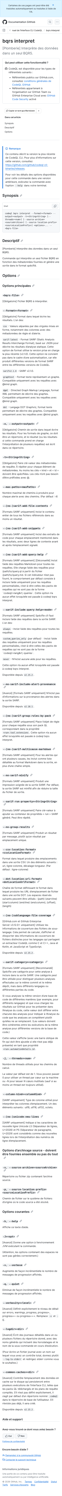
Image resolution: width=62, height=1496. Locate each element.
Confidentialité (41, 1481)
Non (23, 1436)
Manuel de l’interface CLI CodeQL (25, 30)
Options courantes (15, 1212)
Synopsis (10, 195)
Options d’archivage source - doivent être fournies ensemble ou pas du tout (30, 1152)
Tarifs (5, 1484)
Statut (54, 1481)
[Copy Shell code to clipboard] (55, 206)
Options (9, 275)
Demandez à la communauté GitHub (23, 1455)
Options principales (16, 286)
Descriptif (10, 240)
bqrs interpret (53, 30)
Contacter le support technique (20, 1459)
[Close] (53, 5)
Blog (33, 1484)
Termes (28, 1481)
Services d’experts (19, 1484)
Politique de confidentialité (13, 1441)
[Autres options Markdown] (38, 110)
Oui (10, 1436)
